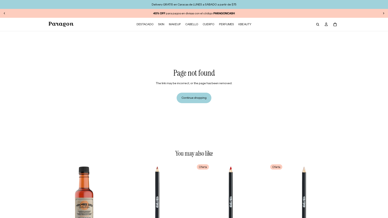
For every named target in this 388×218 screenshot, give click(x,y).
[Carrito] (335, 24)
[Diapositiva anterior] (4, 13)
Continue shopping (194, 98)
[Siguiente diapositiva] (383, 13)
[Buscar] (317, 24)
